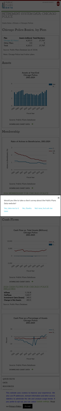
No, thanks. (27, 208)
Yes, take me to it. (11, 208)
